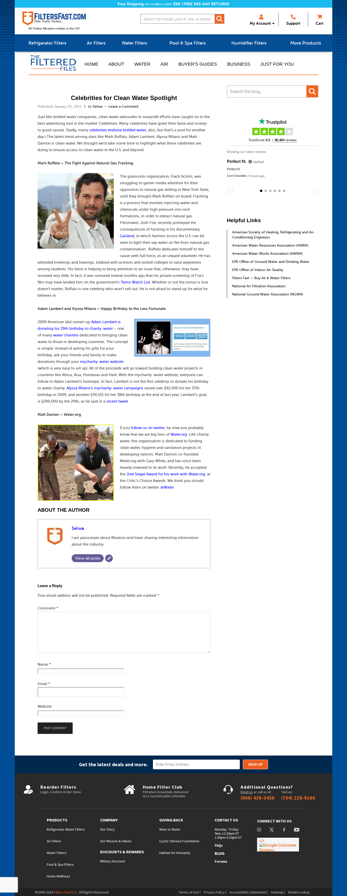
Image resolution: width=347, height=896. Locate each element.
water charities (65, 335)
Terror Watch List (135, 282)
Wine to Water (170, 829)
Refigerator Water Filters (66, 829)
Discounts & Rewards (122, 851)
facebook (284, 830)
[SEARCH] (219, 19)
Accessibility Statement (248, 892)
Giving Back (171, 820)
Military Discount (112, 861)
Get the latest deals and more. (113, 764)
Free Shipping (131, 3)
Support (293, 23)
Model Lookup (299, 892)
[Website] (109, 558)
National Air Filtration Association (259, 286)
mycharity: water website (101, 361)
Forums (221, 861)
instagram (259, 830)
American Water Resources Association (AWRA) (270, 245)
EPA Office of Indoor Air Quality (257, 269)
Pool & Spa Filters (60, 864)
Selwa (78, 528)
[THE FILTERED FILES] (54, 63)
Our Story (107, 829)
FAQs (219, 845)
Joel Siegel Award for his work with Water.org (166, 474)
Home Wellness (58, 876)
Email (44, 683)
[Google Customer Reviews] (278, 844)
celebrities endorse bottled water (117, 129)
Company (109, 820)
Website (45, 706)
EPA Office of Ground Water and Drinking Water (270, 261)
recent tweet (117, 401)
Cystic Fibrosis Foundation (179, 841)
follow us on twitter (148, 427)
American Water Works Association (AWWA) (267, 253)
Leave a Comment (123, 106)
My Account (260, 23)
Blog (220, 853)
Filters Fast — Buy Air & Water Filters (261, 278)
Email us (247, 792)
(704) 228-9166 (298, 797)
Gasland (127, 235)
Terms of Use (189, 892)
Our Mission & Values (116, 841)
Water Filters (56, 852)
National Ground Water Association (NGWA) (267, 294)
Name (44, 664)
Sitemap (277, 892)
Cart (319, 23)
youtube (296, 830)
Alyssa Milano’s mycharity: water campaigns (105, 388)
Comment (48, 608)
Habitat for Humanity (174, 852)
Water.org (178, 434)
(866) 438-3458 (258, 797)
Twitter (272, 830)
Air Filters (54, 841)
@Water (167, 487)
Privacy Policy (214, 892)
